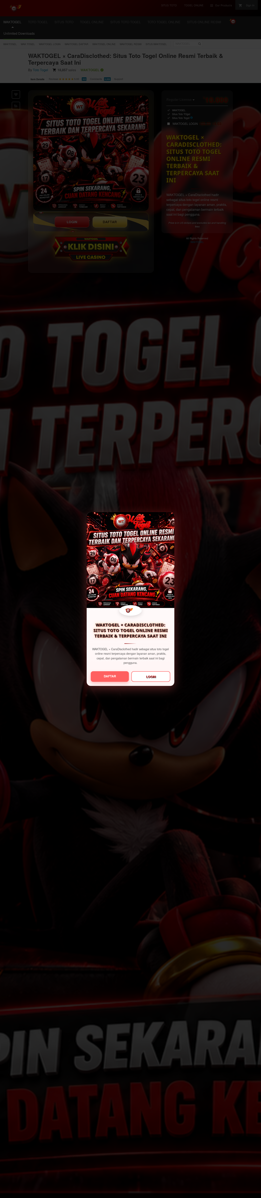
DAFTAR (110, 676)
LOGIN (151, 676)
